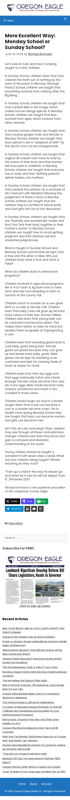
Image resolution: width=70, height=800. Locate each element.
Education (16, 523)
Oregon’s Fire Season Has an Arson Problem (28, 637)
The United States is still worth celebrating (28, 702)
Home (22, 783)
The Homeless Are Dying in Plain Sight (24, 680)
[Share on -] (27, 509)
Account (46, 783)
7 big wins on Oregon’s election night (24, 753)
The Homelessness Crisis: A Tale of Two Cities (30, 667)
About (33, 783)
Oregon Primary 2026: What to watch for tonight (31, 767)
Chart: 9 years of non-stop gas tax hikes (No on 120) (33, 771)
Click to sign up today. (35, 606)
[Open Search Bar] (65, 19)
